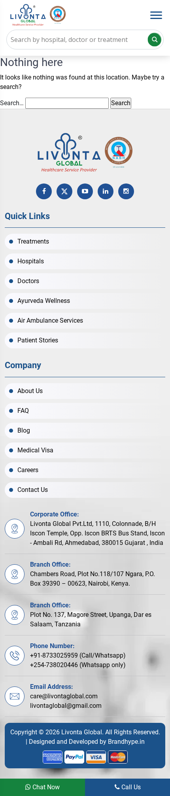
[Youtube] (85, 191)
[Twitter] (64, 191)
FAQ (23, 410)
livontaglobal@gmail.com (66, 705)
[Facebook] (44, 191)
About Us (30, 391)
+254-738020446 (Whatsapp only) (78, 665)
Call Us (130, 787)
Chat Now (45, 787)
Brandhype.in (126, 741)
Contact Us (32, 489)
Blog (23, 430)
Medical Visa (35, 450)
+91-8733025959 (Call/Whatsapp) (78, 655)
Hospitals (30, 261)
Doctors (28, 281)
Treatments (33, 241)
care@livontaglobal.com (64, 696)
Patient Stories (37, 340)
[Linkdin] (105, 191)
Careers (27, 470)
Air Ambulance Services (50, 320)
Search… (12, 103)
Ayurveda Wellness (43, 300)
